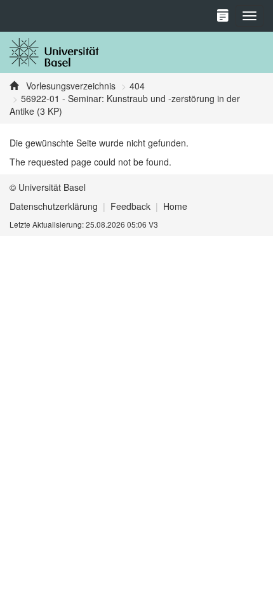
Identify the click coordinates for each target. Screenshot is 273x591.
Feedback (130, 206)
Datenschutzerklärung (54, 206)
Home (175, 206)
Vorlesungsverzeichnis (69, 85)
